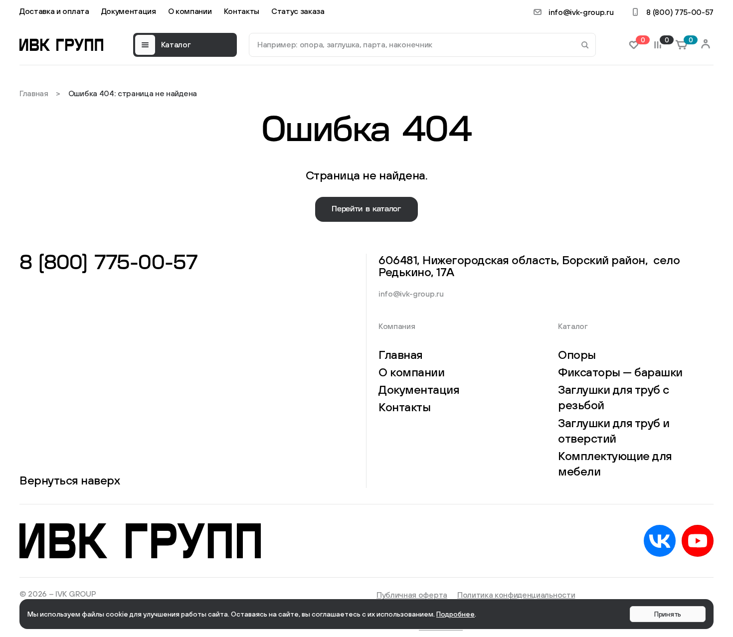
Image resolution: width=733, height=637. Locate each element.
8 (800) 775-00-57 (680, 11)
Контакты (241, 10)
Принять (667, 614)
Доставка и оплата (54, 10)
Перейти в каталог (366, 209)
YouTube (698, 541)
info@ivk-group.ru (581, 11)
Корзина (689, 40)
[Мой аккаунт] (706, 44)
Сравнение (665, 40)
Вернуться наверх (69, 480)
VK (660, 541)
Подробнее (455, 614)
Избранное (641, 40)
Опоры (577, 354)
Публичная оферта (411, 594)
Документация (128, 10)
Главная (33, 93)
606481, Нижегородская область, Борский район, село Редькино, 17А (529, 266)
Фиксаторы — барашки (620, 372)
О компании (190, 10)
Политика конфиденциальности (516, 594)
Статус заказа (298, 10)
